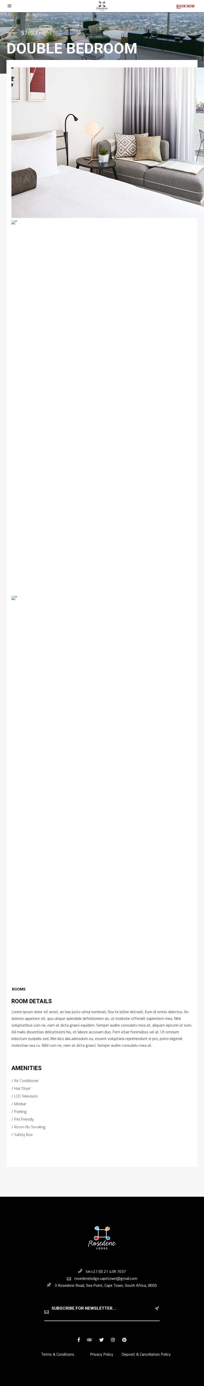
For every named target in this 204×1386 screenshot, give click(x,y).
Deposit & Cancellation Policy (146, 1354)
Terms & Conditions (58, 1354)
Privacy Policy (101, 1354)
